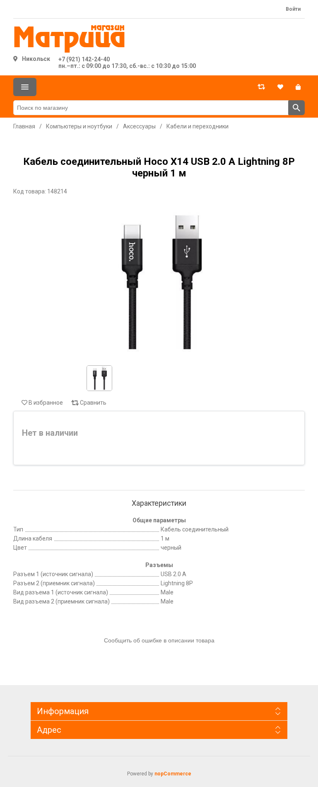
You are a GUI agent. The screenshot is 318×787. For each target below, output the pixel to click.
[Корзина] (298, 87)
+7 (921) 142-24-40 (84, 59)
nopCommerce (172, 774)
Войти (293, 9)
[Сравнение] (261, 87)
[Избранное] (280, 87)
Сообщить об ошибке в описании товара (159, 640)
